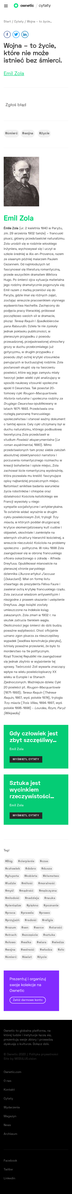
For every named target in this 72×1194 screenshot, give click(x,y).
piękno (33, 905)
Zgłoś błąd (16, 105)
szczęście (31, 935)
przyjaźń (13, 920)
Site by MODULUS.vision (20, 1059)
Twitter (8, 1169)
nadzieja (33, 898)
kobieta (31, 876)
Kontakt (9, 1090)
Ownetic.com (12, 1072)
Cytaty (19, 21)
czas (45, 861)
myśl (10, 891)
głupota (13, 876)
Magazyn (10, 1116)
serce (40, 927)
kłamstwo (52, 876)
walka (27, 942)
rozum (11, 927)
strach (11, 935)
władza (47, 950)
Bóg (10, 861)
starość (56, 927)
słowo (11, 942)
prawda (28, 913)
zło (62, 950)
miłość (28, 883)
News (7, 1125)
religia (48, 920)
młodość (13, 898)
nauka (50, 898)
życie (45, 133)
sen (25, 927)
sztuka (50, 935)
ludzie (11, 883)
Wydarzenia (12, 1107)
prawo (45, 913)
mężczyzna (49, 891)
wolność (29, 950)
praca (11, 913)
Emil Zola (14, 73)
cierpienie (27, 861)
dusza (47, 868)
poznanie (52, 905)
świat (28, 957)
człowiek (13, 868)
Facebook (10, 1161)
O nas (7, 1081)
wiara (43, 942)
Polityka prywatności (43, 1054)
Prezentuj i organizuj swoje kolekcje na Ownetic (28, 989)
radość (32, 920)
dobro (31, 868)
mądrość (27, 891)
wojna (28, 133)
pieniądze (14, 905)
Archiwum (10, 1134)
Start (7, 21)
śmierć (12, 133)
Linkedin (9, 1178)
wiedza (59, 942)
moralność (47, 883)
